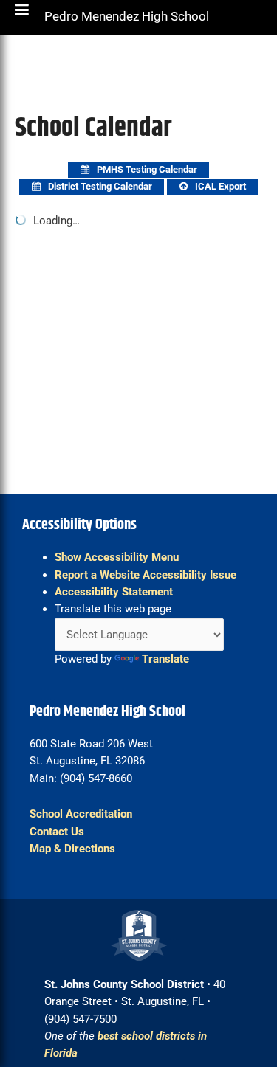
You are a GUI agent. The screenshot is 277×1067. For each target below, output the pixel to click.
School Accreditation (81, 814)
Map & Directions (72, 848)
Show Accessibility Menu (117, 557)
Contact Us (57, 831)
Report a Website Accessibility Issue (145, 574)
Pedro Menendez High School (126, 20)
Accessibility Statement (114, 591)
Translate (165, 659)
